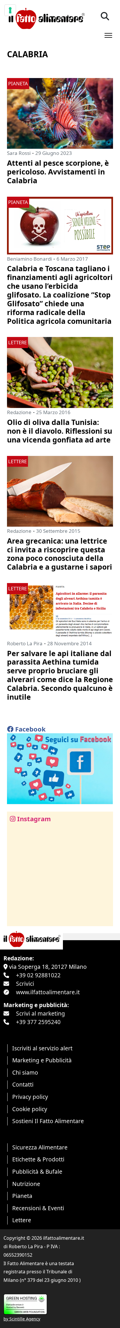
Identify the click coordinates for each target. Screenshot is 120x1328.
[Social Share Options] (15, 918)
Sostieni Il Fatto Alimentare (48, 1121)
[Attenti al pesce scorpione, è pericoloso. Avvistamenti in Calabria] (60, 113)
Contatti (22, 1084)
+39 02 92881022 (38, 975)
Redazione (19, 412)
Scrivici (25, 984)
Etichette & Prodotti (38, 1159)
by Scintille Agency (21, 1319)
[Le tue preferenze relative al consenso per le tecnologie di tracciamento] (10, 10)
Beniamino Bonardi (29, 258)
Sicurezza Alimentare (40, 1147)
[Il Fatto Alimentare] (46, 18)
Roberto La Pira (25, 643)
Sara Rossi (19, 153)
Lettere (21, 1220)
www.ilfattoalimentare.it (48, 992)
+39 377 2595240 (38, 1022)
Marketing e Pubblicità (42, 1060)
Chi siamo (25, 1072)
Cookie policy (29, 1109)
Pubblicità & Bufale (37, 1171)
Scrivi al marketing (40, 1013)
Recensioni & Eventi (38, 1208)
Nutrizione (26, 1184)
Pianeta (22, 1196)
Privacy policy (30, 1097)
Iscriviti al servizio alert (42, 1048)
